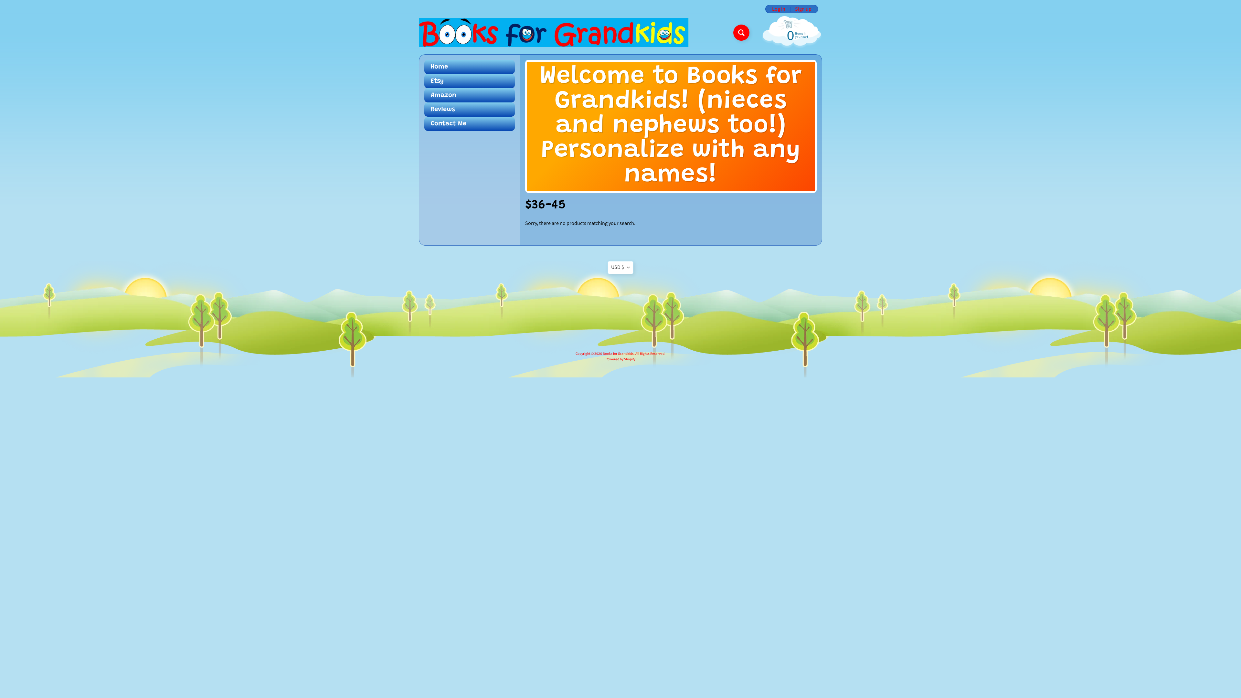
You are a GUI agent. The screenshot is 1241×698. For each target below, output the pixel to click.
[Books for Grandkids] (554, 32)
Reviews (443, 109)
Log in (778, 9)
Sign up (803, 9)
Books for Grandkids (618, 353)
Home (439, 67)
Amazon (443, 95)
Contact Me (448, 124)
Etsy (437, 81)
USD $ (617, 267)
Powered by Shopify (620, 359)
